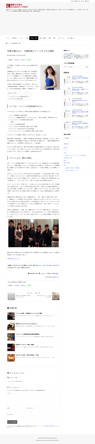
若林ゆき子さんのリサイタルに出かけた (26, 323)
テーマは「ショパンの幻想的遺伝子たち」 (19, 96)
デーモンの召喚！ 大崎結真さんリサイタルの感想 (29, 313)
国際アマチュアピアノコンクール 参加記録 (75, 155)
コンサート (42, 273)
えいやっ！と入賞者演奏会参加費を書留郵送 (27, 334)
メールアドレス (29, 408)
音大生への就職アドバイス (71, 170)
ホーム (8, 43)
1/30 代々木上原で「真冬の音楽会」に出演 (27, 355)
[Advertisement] (47, 25)
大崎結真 (49, 273)
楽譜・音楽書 (67, 162)
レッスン (66, 150)
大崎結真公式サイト (12, 258)
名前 (8, 408)
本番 (65, 152)
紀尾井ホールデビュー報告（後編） (25, 344)
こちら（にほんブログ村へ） (46, 265)
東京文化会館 (55, 273)
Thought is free (55, 440)
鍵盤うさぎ (56, 277)
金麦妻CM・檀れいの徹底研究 (72, 167)
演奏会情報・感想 (17, 43)
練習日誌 (66, 147)
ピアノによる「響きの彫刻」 (16, 98)
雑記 (65, 165)
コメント (9, 393)
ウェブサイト (10, 414)
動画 (65, 160)
